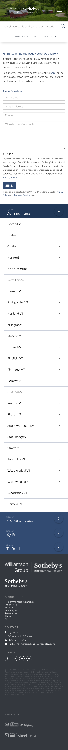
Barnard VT (15, 291)
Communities (18, 213)
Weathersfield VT (18, 470)
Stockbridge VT (17, 437)
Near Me (49, 36)
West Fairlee (15, 280)
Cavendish (14, 224)
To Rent (13, 549)
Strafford (13, 448)
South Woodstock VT (21, 425)
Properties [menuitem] (11, 604)
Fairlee (11, 235)
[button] (63, 26)
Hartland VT (15, 313)
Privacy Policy (10, 177)
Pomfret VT (15, 381)
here (53, 73)
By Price (13, 534)
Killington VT (15, 325)
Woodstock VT (17, 493)
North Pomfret (17, 269)
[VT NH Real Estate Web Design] (34, 735)
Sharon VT (14, 414)
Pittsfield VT (15, 358)
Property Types (19, 520)
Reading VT (15, 403)
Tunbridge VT (16, 459)
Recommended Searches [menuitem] (20, 602)
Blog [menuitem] (7, 619)
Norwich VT (15, 347)
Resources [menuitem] (11, 613)
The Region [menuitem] (11, 610)
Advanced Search (22, 36)
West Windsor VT (19, 481)
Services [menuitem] (10, 607)
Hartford (13, 257)
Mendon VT (15, 336)
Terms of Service (22, 195)
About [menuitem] (8, 616)
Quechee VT (15, 392)
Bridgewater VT (17, 302)
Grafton (12, 246)
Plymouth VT (16, 369)
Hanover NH (15, 504)
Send (9, 185)
